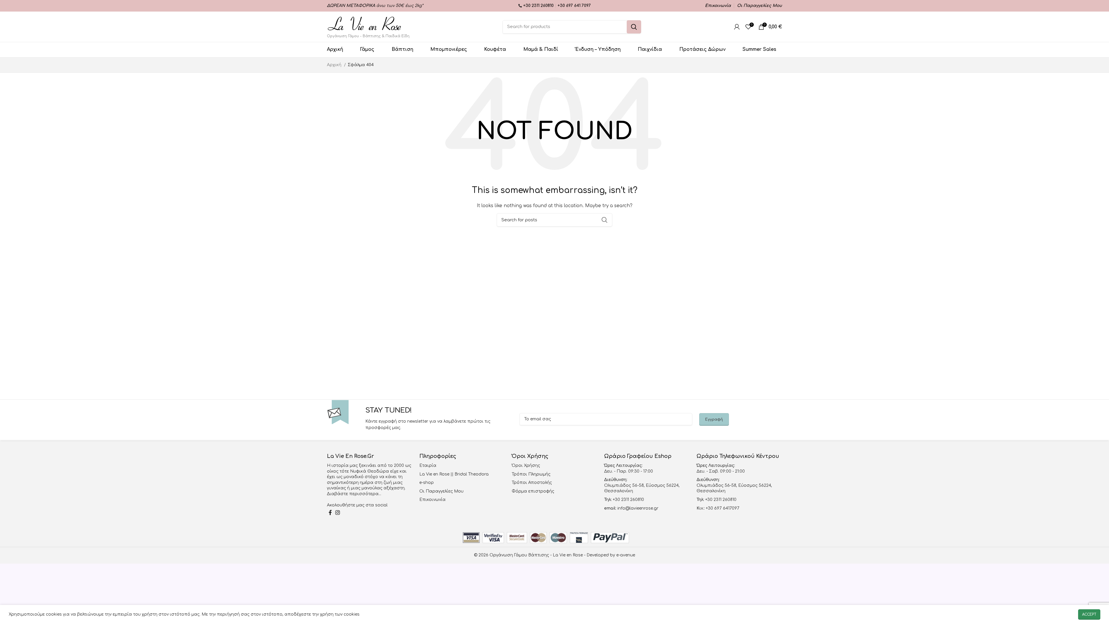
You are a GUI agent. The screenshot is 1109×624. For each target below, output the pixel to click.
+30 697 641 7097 (574, 5)
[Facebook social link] (330, 512)
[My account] (737, 27)
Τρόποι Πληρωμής (531, 474)
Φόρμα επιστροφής (533, 491)
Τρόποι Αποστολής (532, 482)
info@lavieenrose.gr (637, 508)
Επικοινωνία (432, 499)
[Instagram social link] (338, 512)
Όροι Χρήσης (526, 465)
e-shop (426, 482)
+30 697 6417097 (722, 508)
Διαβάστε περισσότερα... (354, 494)
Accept (1089, 614)
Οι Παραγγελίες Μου (441, 491)
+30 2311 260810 (539, 5)
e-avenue (625, 555)
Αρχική (335, 65)
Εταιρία (427, 465)
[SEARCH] (634, 27)
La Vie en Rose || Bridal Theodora (454, 474)
